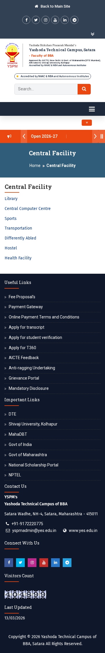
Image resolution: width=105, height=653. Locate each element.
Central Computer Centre (28, 208)
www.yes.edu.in (83, 530)
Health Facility (18, 258)
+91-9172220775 (27, 523)
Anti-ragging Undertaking (32, 368)
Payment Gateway (26, 306)
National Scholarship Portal (33, 465)
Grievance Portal (24, 378)
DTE (12, 414)
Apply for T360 (22, 347)
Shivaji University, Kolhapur (33, 424)
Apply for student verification (35, 337)
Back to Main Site (55, 6)
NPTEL (15, 475)
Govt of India (20, 444)
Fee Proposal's (22, 296)
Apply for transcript (26, 327)
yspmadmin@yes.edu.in (34, 530)
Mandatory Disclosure (29, 388)
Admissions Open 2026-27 (30, 136)
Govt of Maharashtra (28, 454)
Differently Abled (20, 238)
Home (35, 165)
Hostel (11, 248)
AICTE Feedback (24, 357)
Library (11, 198)
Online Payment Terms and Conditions (44, 317)
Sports (11, 218)
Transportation (18, 228)
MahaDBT (18, 434)
